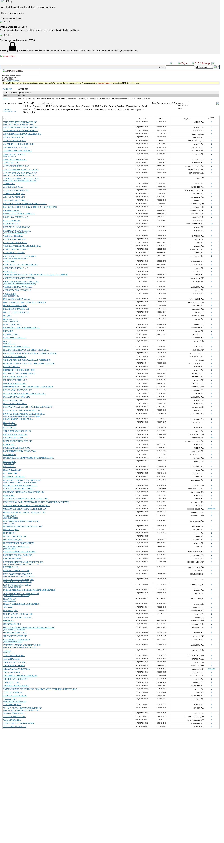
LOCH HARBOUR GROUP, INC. (16, 448)
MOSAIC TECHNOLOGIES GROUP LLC (20, 485)
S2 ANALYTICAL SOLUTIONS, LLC (18, 579)
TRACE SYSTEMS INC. (13, 692)
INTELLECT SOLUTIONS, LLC (16, 397)
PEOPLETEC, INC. (11, 529)
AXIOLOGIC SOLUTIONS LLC (16, 200)
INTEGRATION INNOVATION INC (17, 390)
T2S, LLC (7, 650)
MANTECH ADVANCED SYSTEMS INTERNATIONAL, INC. (28, 458)
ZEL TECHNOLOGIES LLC (14, 726)
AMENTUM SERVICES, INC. (15, 147)
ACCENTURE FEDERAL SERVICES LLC (20, 130)
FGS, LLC (7, 341)
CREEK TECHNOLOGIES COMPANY (19, 278)
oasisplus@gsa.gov (13, 80)
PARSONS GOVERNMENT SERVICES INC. (21, 521)
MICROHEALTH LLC (12, 470)
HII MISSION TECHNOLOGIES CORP (19, 370)
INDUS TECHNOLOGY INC (15, 383)
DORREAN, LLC (10, 319)
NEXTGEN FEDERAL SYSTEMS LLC (19, 489)
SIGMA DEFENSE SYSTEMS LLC (17, 617)
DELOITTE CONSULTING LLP (16, 309)
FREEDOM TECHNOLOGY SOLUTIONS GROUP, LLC (26, 350)
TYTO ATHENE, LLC (12, 704)
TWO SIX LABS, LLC (12, 699)
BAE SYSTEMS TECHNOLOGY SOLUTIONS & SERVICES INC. (30, 207)
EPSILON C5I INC (10, 334)
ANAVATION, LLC (11, 163)
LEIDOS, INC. (9, 444)
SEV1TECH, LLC (10, 611)
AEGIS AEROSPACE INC (13, 137)
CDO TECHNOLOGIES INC (14, 239)
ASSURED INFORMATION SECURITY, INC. (21, 178)
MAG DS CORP (9, 454)
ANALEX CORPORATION (14, 154)
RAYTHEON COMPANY (13, 558)
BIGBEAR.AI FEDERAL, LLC (15, 217)
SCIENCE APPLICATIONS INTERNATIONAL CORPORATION (29, 590)
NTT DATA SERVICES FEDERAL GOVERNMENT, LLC (26, 505)
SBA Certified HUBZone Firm (98, 109)
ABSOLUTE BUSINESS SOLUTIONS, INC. (21, 127)
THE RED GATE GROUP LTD (15, 679)
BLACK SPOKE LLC (12, 220)
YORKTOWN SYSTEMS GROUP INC (19, 723)
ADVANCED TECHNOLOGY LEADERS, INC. (22, 134)
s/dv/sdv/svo (211, 508)
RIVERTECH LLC (10, 567)
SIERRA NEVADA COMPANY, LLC (18, 614)
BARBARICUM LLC (12, 210)
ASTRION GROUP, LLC (13, 187)
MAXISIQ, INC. (9, 461)
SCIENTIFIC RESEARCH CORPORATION (21, 593)
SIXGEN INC (8, 621)
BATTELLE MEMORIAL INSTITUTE (19, 214)
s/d (212, 337)
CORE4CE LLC (9, 271)
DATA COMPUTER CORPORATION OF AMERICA (24, 302)
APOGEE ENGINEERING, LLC (16, 166)
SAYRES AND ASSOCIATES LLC (17, 585)
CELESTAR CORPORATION (15, 242)
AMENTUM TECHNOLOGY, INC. (17, 151)
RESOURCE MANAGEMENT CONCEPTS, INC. (23, 562)
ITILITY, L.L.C (9, 422)
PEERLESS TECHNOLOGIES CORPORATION (22, 526)
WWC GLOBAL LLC (12, 720)
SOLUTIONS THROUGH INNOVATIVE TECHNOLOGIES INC (29, 628)
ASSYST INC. (9, 183)
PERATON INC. (9, 533)
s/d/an (211, 437)
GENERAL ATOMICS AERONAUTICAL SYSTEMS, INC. (27, 360)
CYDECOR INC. (10, 294)
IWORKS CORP (9, 428)
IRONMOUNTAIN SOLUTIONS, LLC (18, 419)
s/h (212, 223)
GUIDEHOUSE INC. (11, 366)
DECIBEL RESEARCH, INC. (15, 305)
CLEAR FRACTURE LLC (14, 252)
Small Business (33, 106)
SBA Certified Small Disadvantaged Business (57, 109)
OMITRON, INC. (10, 516)
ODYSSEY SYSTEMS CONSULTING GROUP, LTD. (24, 512)
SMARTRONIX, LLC (12, 624)
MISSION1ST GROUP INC (14, 477)
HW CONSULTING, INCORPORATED (19, 373)
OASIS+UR (7, 89)
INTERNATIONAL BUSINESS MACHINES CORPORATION (28, 407)
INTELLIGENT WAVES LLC (15, 403)
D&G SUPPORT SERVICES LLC (16, 299)
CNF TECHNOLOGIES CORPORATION (19, 256)
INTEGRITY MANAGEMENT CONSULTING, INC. (24, 393)
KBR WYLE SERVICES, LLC (15, 434)
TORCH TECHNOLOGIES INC (16, 686)
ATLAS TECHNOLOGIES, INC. (16, 190)
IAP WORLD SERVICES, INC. (15, 377)
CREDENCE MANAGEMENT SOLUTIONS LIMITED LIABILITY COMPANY (35, 275)
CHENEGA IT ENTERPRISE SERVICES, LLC (22, 246)
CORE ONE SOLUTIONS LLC (15, 268)
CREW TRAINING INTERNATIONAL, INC (21, 282)
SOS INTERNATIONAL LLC (15, 633)
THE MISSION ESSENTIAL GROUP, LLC (20, 676)
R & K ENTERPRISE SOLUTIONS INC (19, 552)
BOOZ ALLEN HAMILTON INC (16, 227)
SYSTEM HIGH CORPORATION (16, 640)
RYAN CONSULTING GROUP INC (17, 574)
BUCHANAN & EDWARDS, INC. (17, 231)
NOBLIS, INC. (9, 495)
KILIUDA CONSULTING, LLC (15, 438)
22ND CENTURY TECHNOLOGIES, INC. (20, 122)
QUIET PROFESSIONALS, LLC (16, 547)
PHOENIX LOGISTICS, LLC (15, 536)
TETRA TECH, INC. (11, 659)
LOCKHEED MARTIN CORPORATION (19, 451)
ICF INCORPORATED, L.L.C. (15, 380)
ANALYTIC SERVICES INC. (15, 159)
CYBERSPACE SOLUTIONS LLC (17, 290)
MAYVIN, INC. (9, 466)
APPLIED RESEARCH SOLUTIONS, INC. (20, 173)
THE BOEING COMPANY (14, 665)
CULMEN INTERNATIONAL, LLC (17, 287)
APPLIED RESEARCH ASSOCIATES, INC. (21, 169)
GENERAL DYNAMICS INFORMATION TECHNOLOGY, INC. (29, 363)
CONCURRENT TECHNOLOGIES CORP (20, 265)
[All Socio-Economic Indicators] (87, 103)
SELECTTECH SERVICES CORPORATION (21, 604)
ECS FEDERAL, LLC (12, 324)
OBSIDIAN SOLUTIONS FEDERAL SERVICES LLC (25, 509)
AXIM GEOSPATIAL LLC (14, 197)
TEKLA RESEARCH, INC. (14, 655)
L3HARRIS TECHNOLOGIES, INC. (18, 441)
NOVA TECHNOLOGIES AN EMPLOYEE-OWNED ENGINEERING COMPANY (36, 502)
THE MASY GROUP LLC (13, 672)
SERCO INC (8, 607)
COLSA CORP (9, 261)
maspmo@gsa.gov (105, 83)
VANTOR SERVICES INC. (14, 713)
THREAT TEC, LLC (11, 682)
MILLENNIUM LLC (11, 473)
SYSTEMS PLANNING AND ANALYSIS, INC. (22, 645)
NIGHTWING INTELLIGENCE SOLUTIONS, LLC (24, 492)
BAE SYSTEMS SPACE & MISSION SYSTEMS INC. (25, 204)
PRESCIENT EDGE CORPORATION (18, 543)
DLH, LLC (7, 316)
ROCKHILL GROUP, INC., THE (16, 570)
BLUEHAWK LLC (10, 224)
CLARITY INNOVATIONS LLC (16, 249)
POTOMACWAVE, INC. (13, 540)
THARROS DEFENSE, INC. (14, 662)
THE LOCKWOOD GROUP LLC (16, 669)
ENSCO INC (8, 331)
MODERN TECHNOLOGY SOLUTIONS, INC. (22, 480)
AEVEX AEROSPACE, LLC (14, 140)
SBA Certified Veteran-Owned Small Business (67, 106)
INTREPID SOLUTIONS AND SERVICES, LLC (22, 410)
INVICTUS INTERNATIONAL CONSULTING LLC (24, 414)
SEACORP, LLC (10, 599)
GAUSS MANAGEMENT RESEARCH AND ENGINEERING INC (30, 353)
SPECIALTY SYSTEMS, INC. (15, 636)
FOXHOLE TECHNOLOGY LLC (16, 346)
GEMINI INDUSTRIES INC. (14, 356)
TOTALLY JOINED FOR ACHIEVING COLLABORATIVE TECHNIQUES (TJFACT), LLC (40, 689)
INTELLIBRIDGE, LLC (13, 400)
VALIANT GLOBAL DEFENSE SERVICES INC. (23, 708)
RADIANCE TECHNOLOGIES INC (17, 555)
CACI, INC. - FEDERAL (13, 236)
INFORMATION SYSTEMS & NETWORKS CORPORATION (28, 387)
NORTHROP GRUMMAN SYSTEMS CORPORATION (25, 499)
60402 (5, 98)
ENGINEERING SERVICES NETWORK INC (21, 328)
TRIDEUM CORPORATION (14, 696)
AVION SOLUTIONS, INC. (14, 193)
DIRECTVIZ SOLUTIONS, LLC (16, 312)
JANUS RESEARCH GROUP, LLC (17, 431)
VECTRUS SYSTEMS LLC (14, 716)
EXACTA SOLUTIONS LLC (14, 338)
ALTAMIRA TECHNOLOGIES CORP (18, 144)
